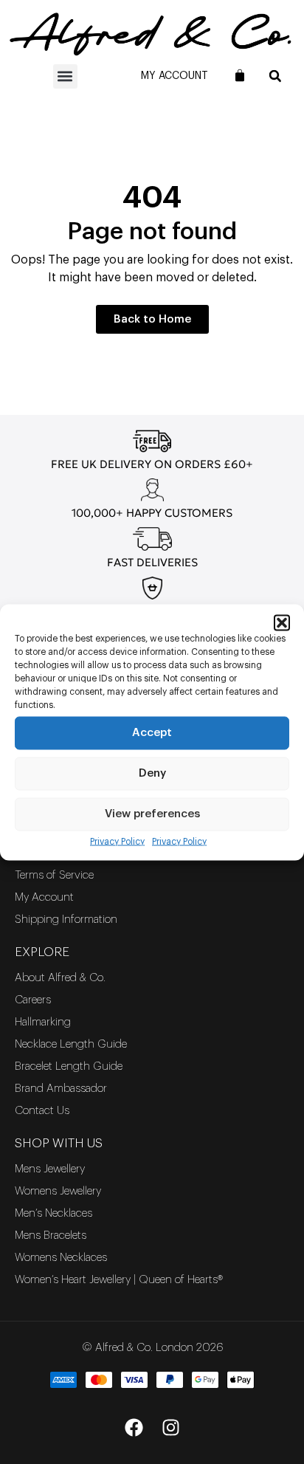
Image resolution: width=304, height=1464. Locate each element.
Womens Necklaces (61, 1257)
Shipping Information (66, 919)
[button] (281, 622)
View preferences (152, 813)
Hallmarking (43, 1022)
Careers (33, 1000)
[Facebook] (133, 1427)
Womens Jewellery (58, 1191)
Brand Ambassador (61, 1088)
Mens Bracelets (50, 1235)
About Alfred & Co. (60, 977)
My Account (174, 76)
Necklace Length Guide (71, 1044)
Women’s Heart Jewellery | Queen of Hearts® (119, 1279)
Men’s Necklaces (53, 1213)
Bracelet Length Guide (68, 1066)
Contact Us (42, 1110)
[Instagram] (170, 1427)
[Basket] (239, 75)
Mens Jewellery (50, 1169)
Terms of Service (54, 875)
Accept (152, 732)
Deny (152, 773)
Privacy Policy (117, 840)
